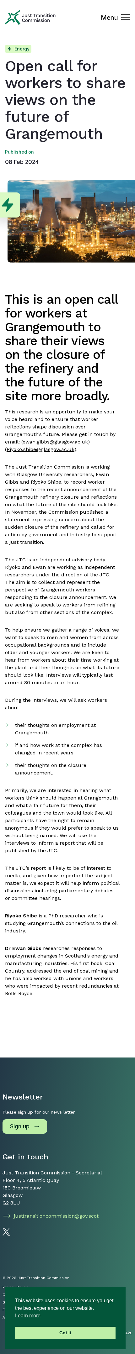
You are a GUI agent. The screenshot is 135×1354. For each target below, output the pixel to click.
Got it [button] (65, 1332)
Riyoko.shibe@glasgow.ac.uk (40, 449)
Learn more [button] (27, 1315)
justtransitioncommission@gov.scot (56, 1216)
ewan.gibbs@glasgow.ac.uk (55, 442)
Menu (109, 17)
